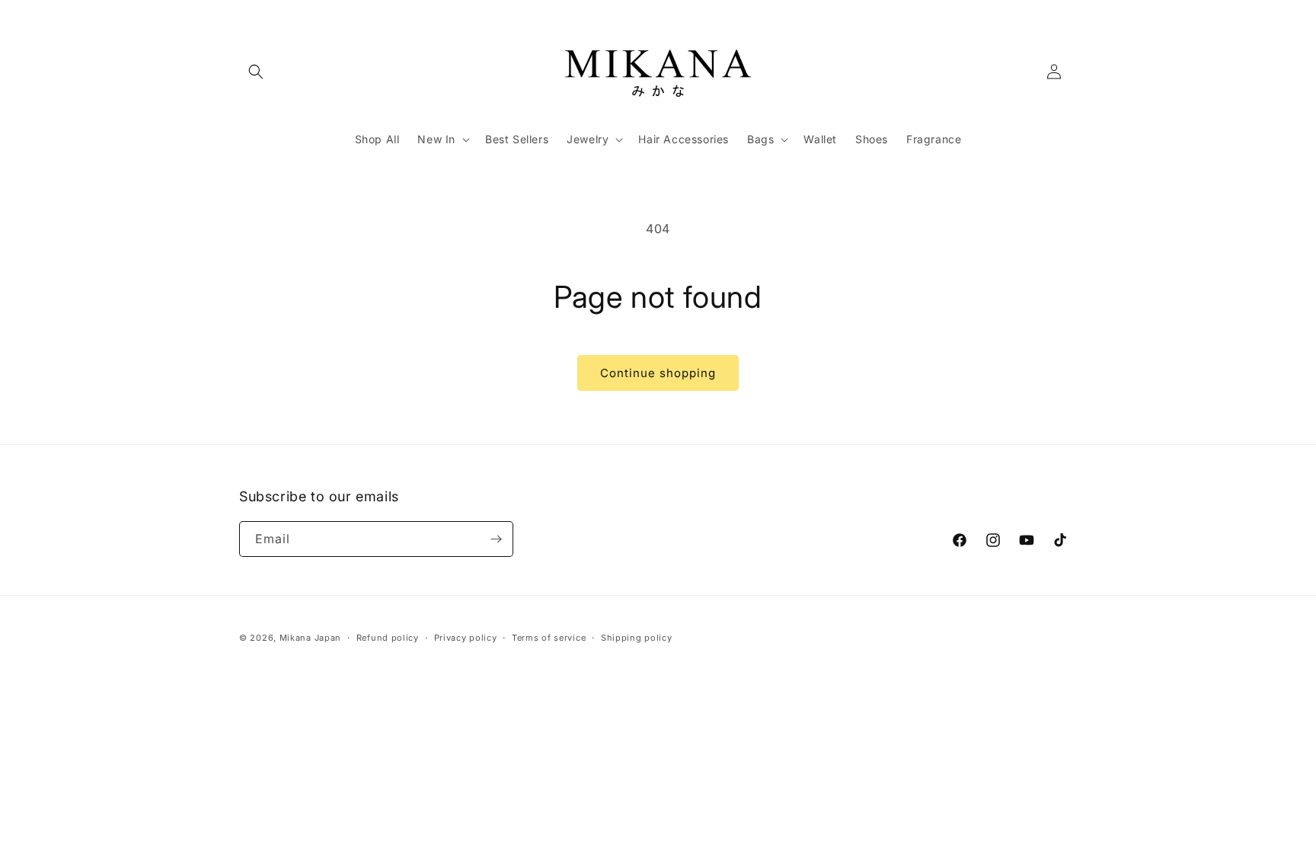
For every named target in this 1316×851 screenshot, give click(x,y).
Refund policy (387, 637)
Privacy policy (465, 637)
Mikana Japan (310, 637)
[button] (256, 71)
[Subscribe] (496, 539)
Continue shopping (658, 373)
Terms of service (549, 637)
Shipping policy (636, 637)
